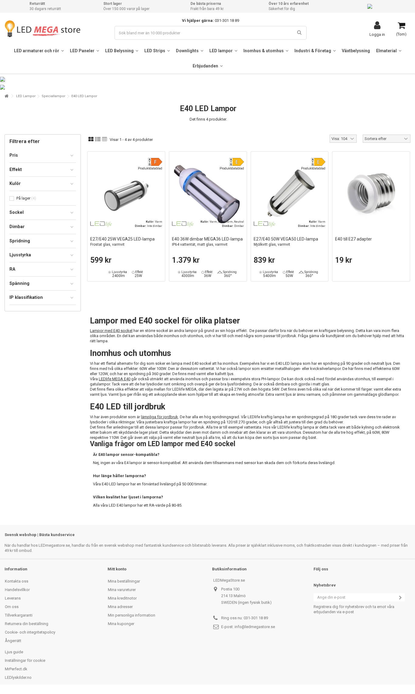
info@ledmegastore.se (255, 626)
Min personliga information (131, 615)
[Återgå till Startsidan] (6, 96)
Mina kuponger (121, 623)
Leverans (13, 598)
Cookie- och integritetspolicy (30, 632)
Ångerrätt (13, 640)
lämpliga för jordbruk (159, 417)
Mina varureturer (122, 589)
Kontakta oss (16, 581)
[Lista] (98, 139)
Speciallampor (53, 96)
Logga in (377, 34)
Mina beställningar (124, 581)
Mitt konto (117, 569)
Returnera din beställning (26, 623)
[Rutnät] (91, 139)
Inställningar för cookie (25, 660)
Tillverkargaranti (19, 615)
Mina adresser (120, 606)
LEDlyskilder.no (18, 677)
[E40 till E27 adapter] (371, 194)
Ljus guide (14, 652)
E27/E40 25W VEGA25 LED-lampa (122, 242)
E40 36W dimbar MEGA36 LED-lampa (207, 242)
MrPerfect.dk (16, 669)
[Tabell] (104, 139)
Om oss (12, 606)
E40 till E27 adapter (353, 239)
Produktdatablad (150, 168)
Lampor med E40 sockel (111, 330)
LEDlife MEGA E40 (114, 379)
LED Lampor (26, 96)
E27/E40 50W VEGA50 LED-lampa (286, 242)
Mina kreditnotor (122, 598)
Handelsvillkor (17, 589)
